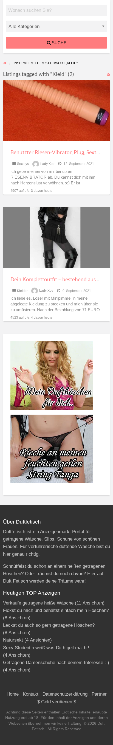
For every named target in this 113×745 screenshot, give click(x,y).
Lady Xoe (47, 164)
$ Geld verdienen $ (56, 701)
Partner (99, 694)
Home (13, 694)
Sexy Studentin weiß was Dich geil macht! (46, 647)
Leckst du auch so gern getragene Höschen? (49, 625)
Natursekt (13, 640)
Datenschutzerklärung (65, 694)
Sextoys (23, 164)
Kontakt (30, 694)
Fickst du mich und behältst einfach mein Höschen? (56, 610)
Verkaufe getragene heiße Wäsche (38, 603)
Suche (58, 42)
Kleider (22, 291)
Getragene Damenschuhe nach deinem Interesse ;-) (56, 662)
